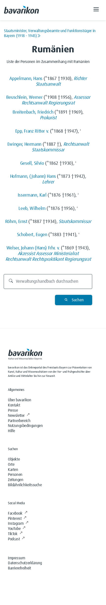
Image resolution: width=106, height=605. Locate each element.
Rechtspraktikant (47, 259)
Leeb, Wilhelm (31, 208)
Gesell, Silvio (32, 163)
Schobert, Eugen (32, 234)
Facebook (15, 513)
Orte (11, 464)
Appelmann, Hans (25, 78)
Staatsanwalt (48, 84)
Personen (15, 475)
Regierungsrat (61, 103)
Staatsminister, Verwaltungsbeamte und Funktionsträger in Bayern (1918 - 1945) (50, 33)
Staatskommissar (48, 150)
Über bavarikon (19, 400)
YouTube (14, 529)
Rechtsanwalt (34, 103)
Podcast (14, 539)
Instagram (15, 523)
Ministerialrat (66, 253)
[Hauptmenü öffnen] (96, 10)
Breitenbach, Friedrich (33, 112)
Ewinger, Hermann (24, 144)
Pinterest (14, 519)
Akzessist (26, 253)
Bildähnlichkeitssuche (25, 485)
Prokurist (48, 118)
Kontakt (14, 405)
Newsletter (16, 416)
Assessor (82, 97)
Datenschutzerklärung (25, 563)
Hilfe (11, 431)
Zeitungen (15, 480)
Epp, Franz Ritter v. (32, 131)
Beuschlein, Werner (24, 97)
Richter (80, 78)
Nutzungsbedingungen (25, 426)
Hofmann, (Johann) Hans (33, 176)
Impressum (16, 558)
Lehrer (48, 182)
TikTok (13, 534)
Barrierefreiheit (19, 568)
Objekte (14, 459)
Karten (13, 470)
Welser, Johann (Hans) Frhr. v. (33, 248)
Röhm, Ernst (16, 221)
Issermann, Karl (32, 195)
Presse (13, 410)
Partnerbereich (19, 421)
